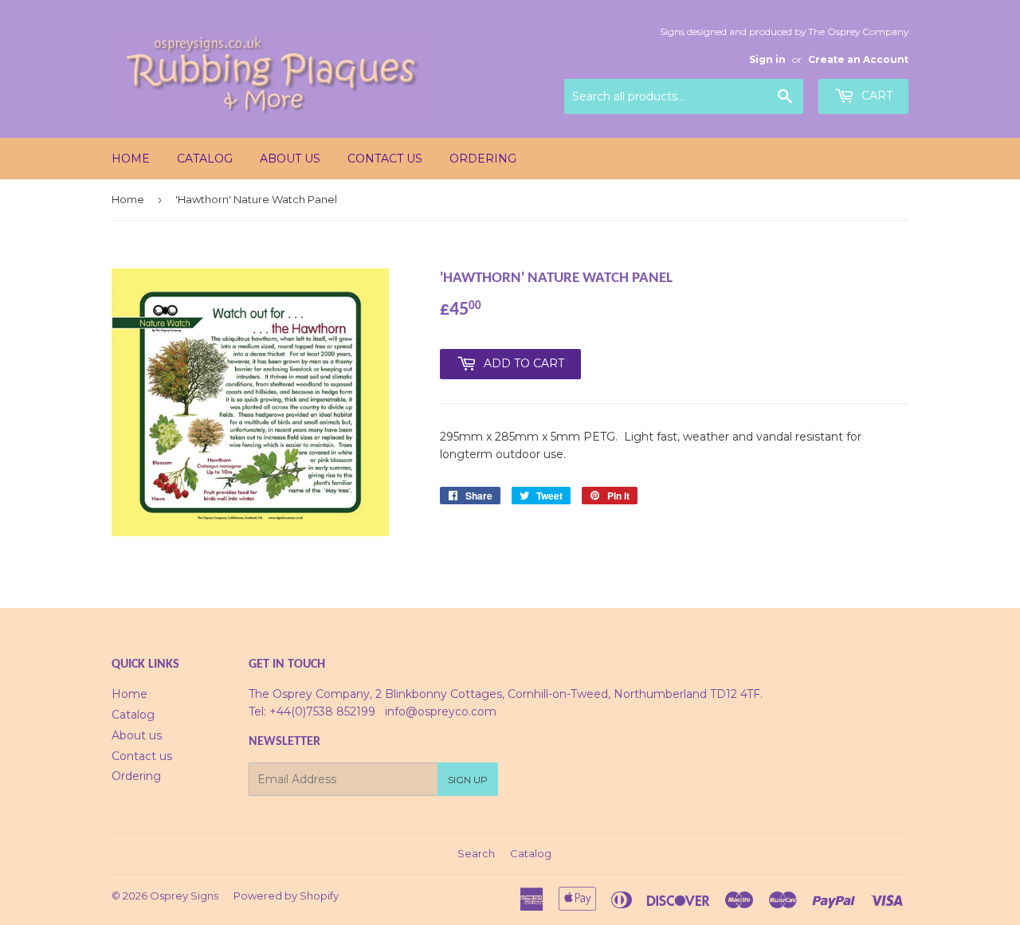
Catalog (205, 158)
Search (476, 853)
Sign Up (468, 780)
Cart (875, 95)
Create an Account (858, 59)
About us (290, 158)
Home (131, 158)
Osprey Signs (184, 895)
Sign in (767, 59)
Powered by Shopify (286, 895)
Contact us (384, 158)
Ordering (482, 158)
